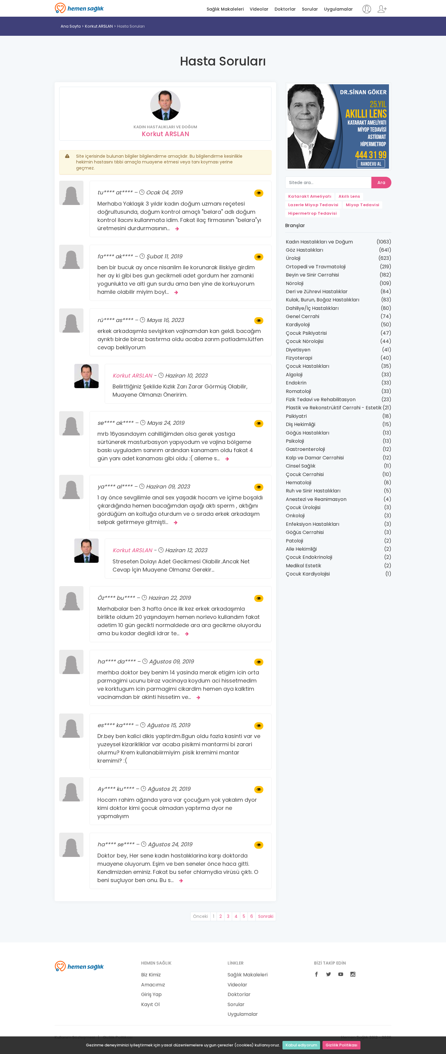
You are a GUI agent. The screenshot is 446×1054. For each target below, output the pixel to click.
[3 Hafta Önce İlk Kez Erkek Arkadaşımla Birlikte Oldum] (258, 598)
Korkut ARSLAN (99, 26)
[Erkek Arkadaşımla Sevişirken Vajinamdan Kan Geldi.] (258, 320)
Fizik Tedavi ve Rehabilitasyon (321, 399)
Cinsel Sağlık (301, 465)
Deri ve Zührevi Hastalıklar (317, 291)
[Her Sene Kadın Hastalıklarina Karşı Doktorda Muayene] (258, 845)
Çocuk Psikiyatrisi (306, 333)
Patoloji (294, 540)
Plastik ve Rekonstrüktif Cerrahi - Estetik (334, 407)
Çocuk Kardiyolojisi (308, 573)
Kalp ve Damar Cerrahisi (315, 457)
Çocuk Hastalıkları (307, 366)
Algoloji (294, 374)
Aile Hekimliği (301, 548)
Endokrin (296, 382)
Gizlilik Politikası (341, 1045)
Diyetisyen (298, 349)
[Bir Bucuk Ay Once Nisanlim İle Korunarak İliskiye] (258, 257)
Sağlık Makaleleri (225, 9)
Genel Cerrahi (302, 316)
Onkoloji (295, 515)
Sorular (310, 9)
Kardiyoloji (298, 324)
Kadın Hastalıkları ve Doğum (319, 241)
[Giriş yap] (366, 11)
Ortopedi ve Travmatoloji (316, 266)
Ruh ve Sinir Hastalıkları (313, 490)
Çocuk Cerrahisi (305, 474)
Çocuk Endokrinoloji (309, 557)
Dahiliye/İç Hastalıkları (312, 308)
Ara (381, 183)
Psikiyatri (296, 416)
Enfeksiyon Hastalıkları (312, 524)
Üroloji (293, 258)
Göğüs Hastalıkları (307, 432)
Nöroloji (294, 283)
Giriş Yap (151, 994)
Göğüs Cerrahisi (305, 532)
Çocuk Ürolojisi (303, 507)
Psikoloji (295, 441)
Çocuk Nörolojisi (304, 341)
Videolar (259, 9)
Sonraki (265, 916)
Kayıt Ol (150, 1004)
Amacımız (153, 985)
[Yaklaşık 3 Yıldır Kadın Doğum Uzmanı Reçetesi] (258, 193)
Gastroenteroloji (305, 449)
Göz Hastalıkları (304, 250)
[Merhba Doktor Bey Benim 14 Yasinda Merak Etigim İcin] (258, 662)
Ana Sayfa (71, 26)
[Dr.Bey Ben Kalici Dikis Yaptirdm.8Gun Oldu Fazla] (258, 726)
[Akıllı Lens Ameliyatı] (338, 126)
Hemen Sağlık (79, 7)
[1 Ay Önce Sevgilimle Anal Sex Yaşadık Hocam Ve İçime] (258, 487)
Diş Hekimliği (300, 424)
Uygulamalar (338, 9)
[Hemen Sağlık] (79, 966)
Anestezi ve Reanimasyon (316, 499)
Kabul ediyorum (301, 1045)
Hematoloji (298, 482)
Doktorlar (285, 9)
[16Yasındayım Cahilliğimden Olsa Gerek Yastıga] (258, 423)
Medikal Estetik (303, 565)
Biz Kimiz (151, 975)
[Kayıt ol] (382, 11)
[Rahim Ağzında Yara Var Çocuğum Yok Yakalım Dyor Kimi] (258, 789)
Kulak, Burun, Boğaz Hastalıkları (322, 299)
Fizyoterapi (299, 357)
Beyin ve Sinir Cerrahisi (312, 274)
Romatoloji (298, 391)
